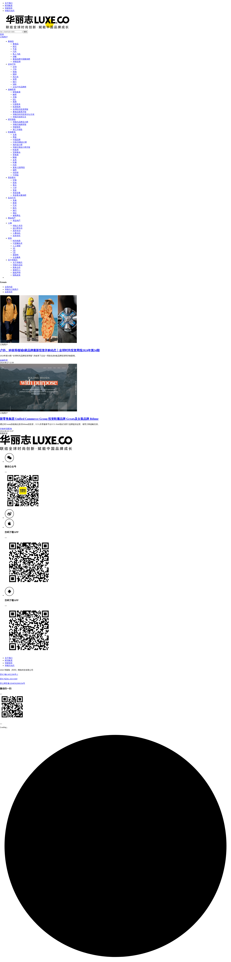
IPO (14, 99)
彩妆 (15, 183)
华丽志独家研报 (19, 124)
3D (14, 248)
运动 (15, 67)
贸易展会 (16, 152)
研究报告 (12, 119)
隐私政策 (16, 275)
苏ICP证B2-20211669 (8, 679)
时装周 (16, 150)
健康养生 (16, 215)
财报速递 (16, 92)
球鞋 (15, 84)
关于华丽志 (13, 260)
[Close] (6, 537)
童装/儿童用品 (19, 167)
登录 (2, 34)
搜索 (25, 32)
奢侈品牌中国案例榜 (21, 59)
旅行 (15, 210)
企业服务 (16, 257)
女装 (15, 135)
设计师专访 (17, 228)
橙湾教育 (9, 6)
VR (14, 253)
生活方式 (12, 198)
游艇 (15, 57)
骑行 (15, 82)
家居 (15, 203)
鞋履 (15, 162)
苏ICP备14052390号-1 (9, 674)
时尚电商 (16, 241)
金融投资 (12, 89)
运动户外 (12, 64)
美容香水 (12, 178)
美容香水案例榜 (19, 195)
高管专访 (16, 231)
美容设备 (16, 193)
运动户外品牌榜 (19, 87)
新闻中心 (16, 270)
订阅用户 (4, 37)
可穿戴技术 (17, 243)
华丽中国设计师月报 (21, 147)
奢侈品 (11, 41)
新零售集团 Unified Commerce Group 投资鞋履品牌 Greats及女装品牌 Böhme (49, 418)
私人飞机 (16, 54)
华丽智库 (9, 8)
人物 (10, 223)
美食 (15, 200)
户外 (15, 69)
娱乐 (15, 208)
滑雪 (15, 79)
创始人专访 (17, 226)
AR (14, 250)
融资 (15, 94)
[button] (9, 462)
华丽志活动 (17, 265)
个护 (15, 188)
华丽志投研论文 (19, 117)
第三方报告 (17, 129)
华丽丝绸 (16, 62)
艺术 (15, 205)
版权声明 (16, 273)
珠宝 (15, 46)
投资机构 (16, 107)
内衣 (15, 165)
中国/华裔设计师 (20, 142)
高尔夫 (16, 77)
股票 (15, 102)
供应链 (16, 172)
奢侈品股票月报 (19, 112)
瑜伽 (15, 72)
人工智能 (16, 246)
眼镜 (15, 157)
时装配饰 (12, 132)
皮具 (15, 160)
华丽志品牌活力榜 (20, 122)
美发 (15, 190)
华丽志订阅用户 (11, 289)
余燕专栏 (16, 236)
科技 (10, 238)
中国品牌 (16, 140)
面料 (15, 170)
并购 (15, 97)
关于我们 (9, 3)
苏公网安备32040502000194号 (12, 683)
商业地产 (12, 218)
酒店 (15, 213)
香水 (15, 185)
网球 (15, 74)
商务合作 (16, 267)
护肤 (15, 180)
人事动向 (16, 233)
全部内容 (9, 287)
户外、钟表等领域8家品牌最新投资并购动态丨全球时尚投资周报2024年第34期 (50, 350)
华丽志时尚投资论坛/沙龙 (23, 114)
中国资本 (16, 104)
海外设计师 (17, 145)
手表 (15, 49)
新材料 (16, 255)
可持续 (16, 175)
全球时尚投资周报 (20, 109)
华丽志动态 (9, 11)
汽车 (15, 51)
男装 (15, 137)
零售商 (16, 155)
